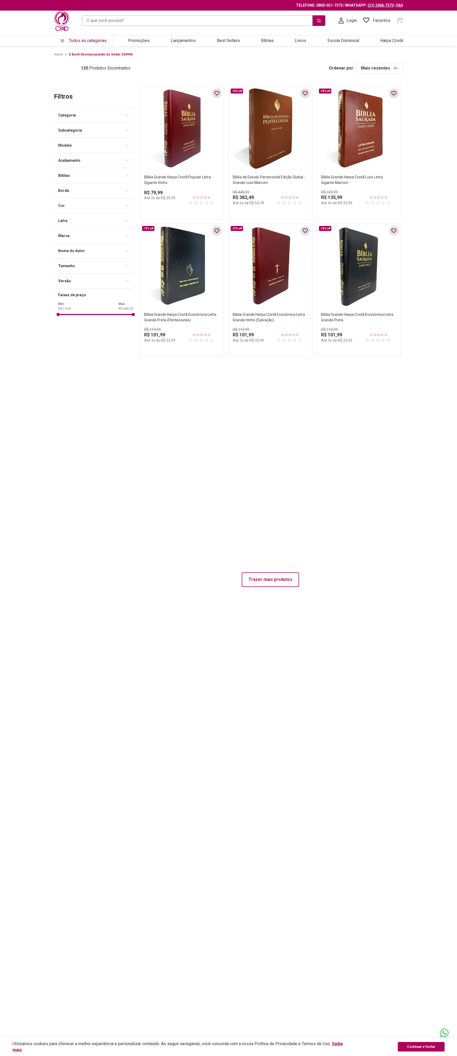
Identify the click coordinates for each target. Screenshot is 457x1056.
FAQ (399, 5)
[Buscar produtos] (319, 20)
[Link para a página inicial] (58, 54)
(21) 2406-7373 (381, 5)
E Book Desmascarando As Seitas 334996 (100, 54)
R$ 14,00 (64, 309)
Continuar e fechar (421, 1047)
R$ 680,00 (125, 309)
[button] (95, 115)
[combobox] (203, 20)
